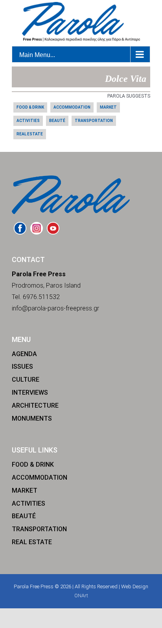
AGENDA (24, 354)
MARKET (108, 107)
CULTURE (25, 379)
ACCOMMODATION (71, 107)
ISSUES (22, 366)
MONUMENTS (32, 418)
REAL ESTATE (30, 134)
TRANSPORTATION (94, 120)
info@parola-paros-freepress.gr (55, 308)
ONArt (81, 595)
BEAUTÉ (57, 120)
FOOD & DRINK (30, 107)
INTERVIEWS (30, 392)
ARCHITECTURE (35, 405)
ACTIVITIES (28, 120)
